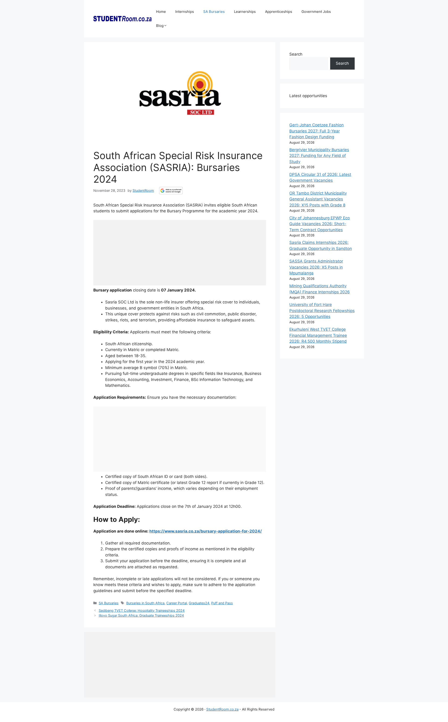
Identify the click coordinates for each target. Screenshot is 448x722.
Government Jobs (316, 11)
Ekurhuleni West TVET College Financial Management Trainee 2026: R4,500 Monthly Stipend (318, 335)
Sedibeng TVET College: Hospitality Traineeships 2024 (142, 610)
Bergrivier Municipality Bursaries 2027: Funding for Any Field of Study (319, 155)
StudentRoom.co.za (222, 709)
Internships (184, 11)
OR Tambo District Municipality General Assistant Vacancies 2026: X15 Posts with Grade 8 (318, 199)
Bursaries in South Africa (145, 603)
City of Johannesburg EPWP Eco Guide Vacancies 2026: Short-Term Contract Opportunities (319, 224)
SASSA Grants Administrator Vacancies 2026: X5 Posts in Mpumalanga (316, 267)
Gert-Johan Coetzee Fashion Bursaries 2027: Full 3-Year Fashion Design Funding (316, 131)
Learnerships (245, 11)
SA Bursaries (214, 11)
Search (295, 54)
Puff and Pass (222, 603)
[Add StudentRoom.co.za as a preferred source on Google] (171, 190)
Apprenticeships (278, 11)
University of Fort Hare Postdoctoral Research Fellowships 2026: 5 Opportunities (322, 310)
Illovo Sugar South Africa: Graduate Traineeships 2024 (141, 615)
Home (161, 11)
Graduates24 (199, 603)
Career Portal (176, 603)
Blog (160, 25)
